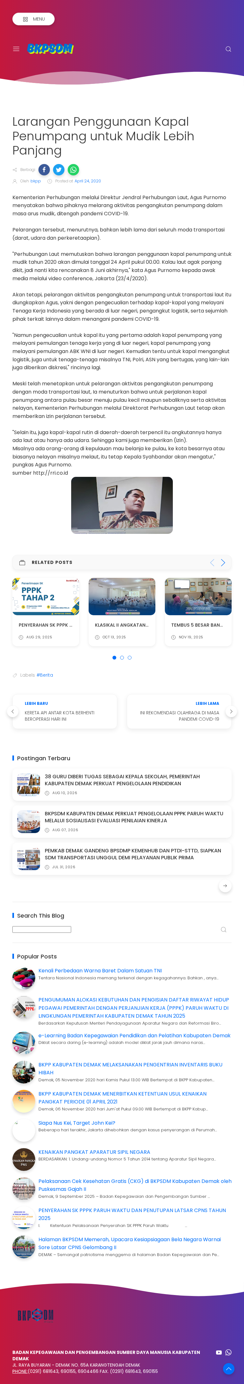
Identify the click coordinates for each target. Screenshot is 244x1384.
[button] (44, 169)
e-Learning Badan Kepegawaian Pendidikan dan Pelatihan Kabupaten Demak (134, 1035)
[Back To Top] (228, 1369)
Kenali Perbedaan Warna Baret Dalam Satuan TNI (100, 970)
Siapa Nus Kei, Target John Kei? (76, 1123)
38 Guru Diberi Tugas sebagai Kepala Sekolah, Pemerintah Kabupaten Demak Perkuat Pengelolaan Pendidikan (122, 780)
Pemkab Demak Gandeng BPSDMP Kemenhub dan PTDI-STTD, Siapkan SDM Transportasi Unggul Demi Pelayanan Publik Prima (133, 854)
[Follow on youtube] (219, 1352)
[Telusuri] (228, 49)
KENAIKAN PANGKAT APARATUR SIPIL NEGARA (94, 1152)
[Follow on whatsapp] (228, 1352)
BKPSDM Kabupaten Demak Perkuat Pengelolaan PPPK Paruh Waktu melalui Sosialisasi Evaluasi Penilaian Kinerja (134, 817)
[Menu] (16, 49)
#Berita (45, 675)
